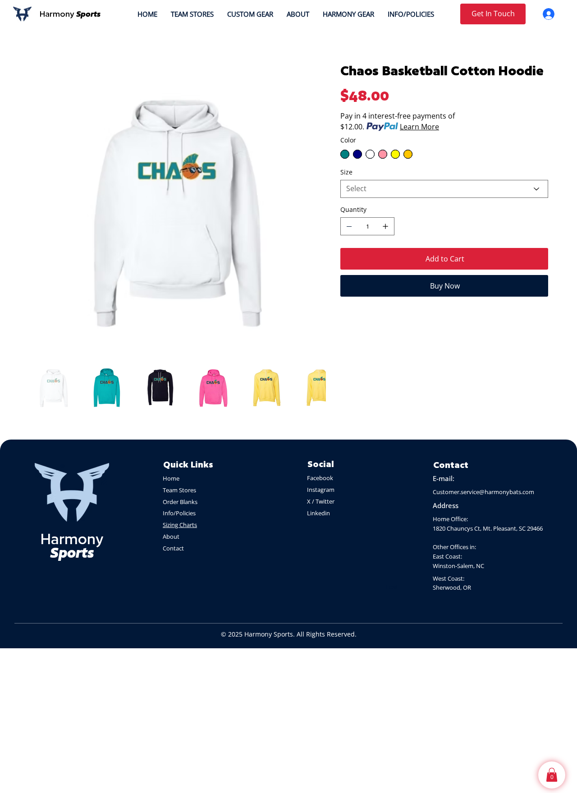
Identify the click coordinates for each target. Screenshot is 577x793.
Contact (173, 548)
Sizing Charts (180, 525)
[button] (552, 775)
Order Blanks (180, 502)
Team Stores (179, 490)
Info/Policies (180, 513)
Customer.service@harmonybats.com (483, 492)
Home (171, 478)
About (172, 536)
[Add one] (385, 226)
